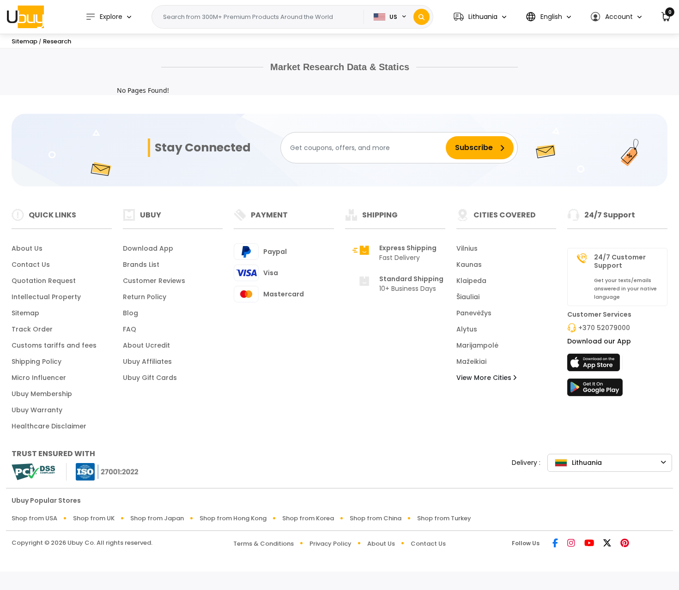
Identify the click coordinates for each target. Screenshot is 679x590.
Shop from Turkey (444, 518)
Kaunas (469, 264)
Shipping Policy (36, 361)
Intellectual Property (46, 296)
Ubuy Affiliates (147, 361)
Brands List (141, 264)
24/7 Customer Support (620, 261)
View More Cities (484, 377)
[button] (480, 17)
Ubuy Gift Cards (150, 377)
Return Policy (144, 296)
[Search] (421, 17)
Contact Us (31, 264)
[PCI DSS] (33, 472)
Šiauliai (467, 296)
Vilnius (467, 248)
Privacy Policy (330, 543)
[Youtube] (589, 543)
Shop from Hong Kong (233, 518)
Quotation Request (44, 280)
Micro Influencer (39, 377)
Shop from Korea (308, 518)
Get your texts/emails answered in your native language (625, 289)
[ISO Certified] (102, 471)
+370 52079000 (604, 327)
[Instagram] (571, 543)
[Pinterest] (625, 543)
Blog (130, 313)
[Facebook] (555, 543)
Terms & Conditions (263, 543)
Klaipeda (471, 280)
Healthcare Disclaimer (49, 426)
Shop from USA (34, 518)
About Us (27, 248)
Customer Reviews (154, 280)
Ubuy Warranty (37, 410)
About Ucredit (146, 345)
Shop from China (375, 518)
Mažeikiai (471, 361)
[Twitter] (607, 543)
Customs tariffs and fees (54, 345)
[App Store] (595, 365)
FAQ (129, 329)
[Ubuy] (25, 16)
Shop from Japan (157, 518)
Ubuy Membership (42, 393)
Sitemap (25, 313)
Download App (148, 248)
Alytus (466, 329)
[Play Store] (595, 390)
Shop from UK (94, 518)
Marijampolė (477, 345)
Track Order (32, 329)
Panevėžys (473, 313)
